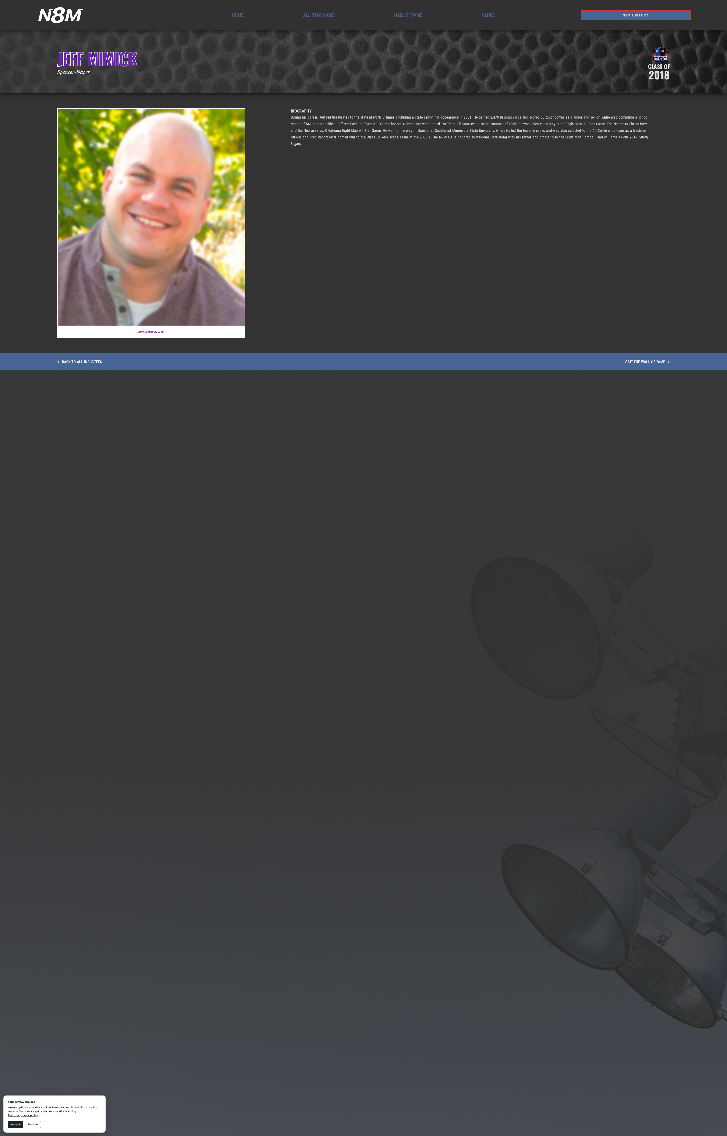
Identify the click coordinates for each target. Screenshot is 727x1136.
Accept (15, 1124)
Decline (33, 1124)
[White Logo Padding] (60, 8)
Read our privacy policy (23, 1115)
